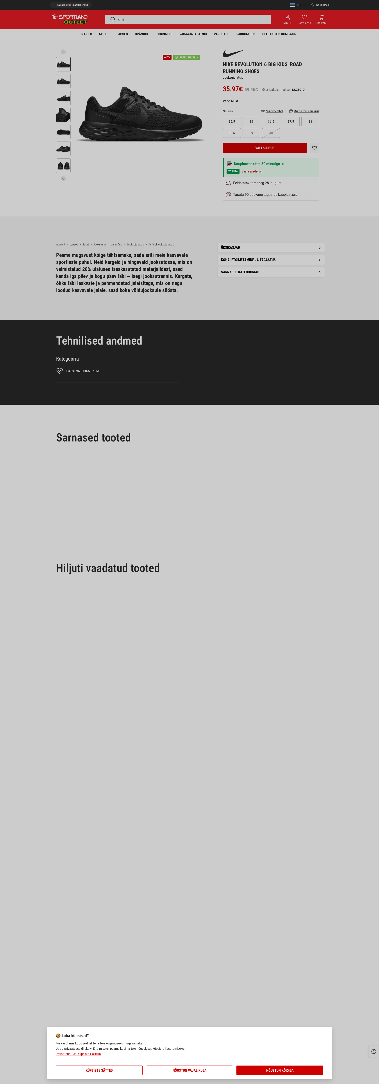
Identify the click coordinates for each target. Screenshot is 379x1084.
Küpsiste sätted (99, 1070)
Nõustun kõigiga (280, 1070)
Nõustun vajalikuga (190, 1070)
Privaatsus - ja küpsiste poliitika (78, 1054)
